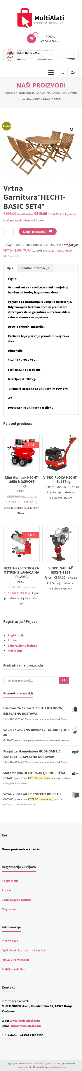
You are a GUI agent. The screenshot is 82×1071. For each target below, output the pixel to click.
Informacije (10, 941)
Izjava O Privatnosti (15, 960)
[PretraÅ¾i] (64, 680)
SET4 (6, 255)
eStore (27, 1067)
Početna (9, 93)
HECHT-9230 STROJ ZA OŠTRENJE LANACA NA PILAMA (21, 572)
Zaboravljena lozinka (22, 646)
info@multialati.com (26, 1026)
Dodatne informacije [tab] (34, 268)
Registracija (16, 635)
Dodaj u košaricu (34, 232)
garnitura (57, 250)
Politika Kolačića (13, 969)
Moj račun (15, 651)
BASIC (46, 250)
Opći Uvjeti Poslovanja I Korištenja (26, 950)
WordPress (60, 1067)
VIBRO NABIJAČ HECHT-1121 (60, 570)
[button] (72, 130)
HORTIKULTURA (28, 93)
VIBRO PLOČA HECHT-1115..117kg (60, 479)
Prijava (12, 640)
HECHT (69, 250)
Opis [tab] (10, 268)
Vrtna (14, 255)
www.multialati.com (25, 1021)
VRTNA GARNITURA (55, 93)
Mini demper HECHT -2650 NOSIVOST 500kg (21, 481)
